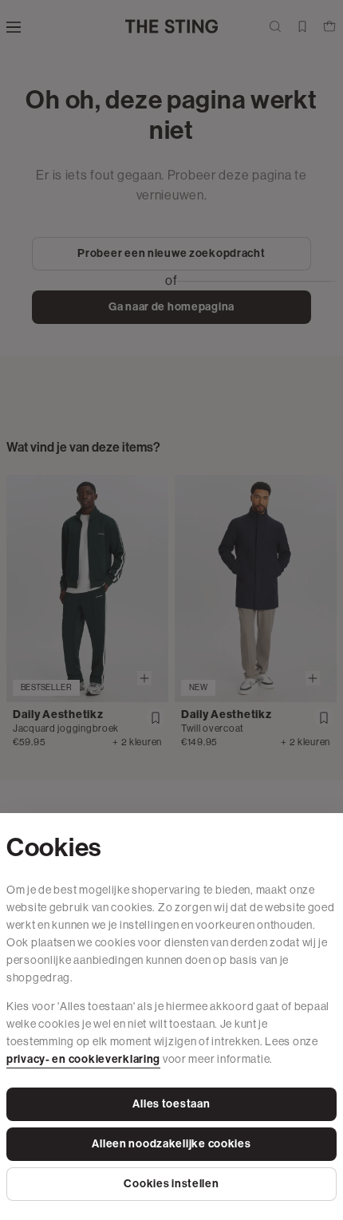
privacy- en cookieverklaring (83, 1059)
